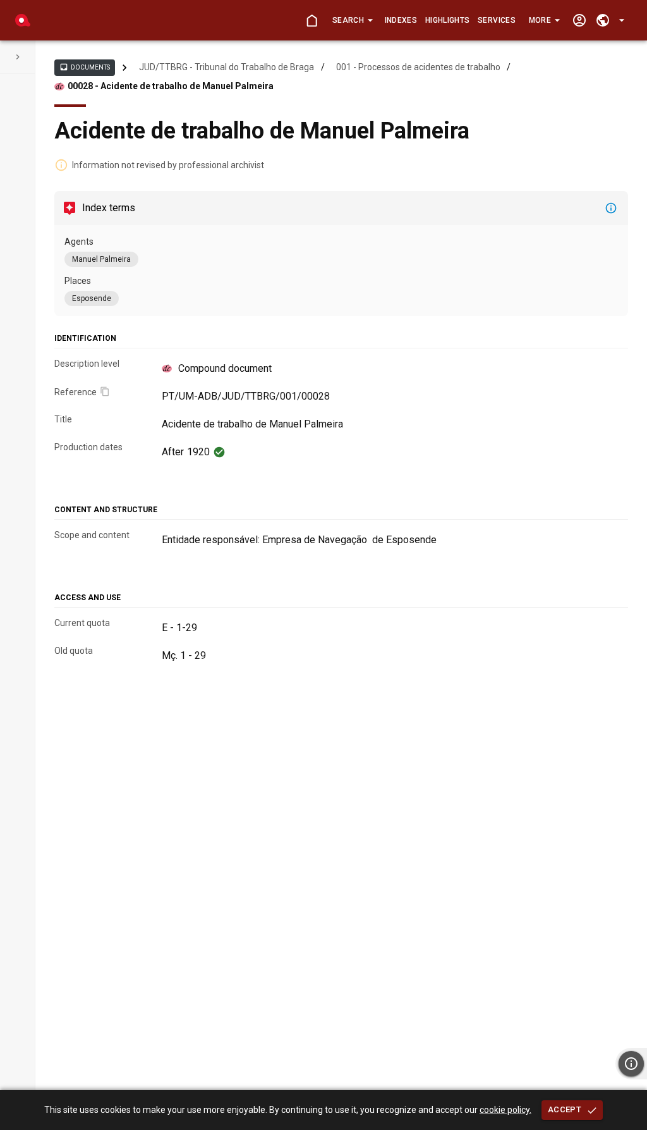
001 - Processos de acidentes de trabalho (418, 67)
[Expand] (18, 57)
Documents (84, 67)
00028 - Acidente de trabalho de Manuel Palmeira (171, 86)
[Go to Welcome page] (312, 20)
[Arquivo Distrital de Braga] (22, 20)
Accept (564, 1109)
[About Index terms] (611, 208)
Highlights (447, 20)
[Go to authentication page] (579, 20)
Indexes (401, 20)
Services (497, 20)
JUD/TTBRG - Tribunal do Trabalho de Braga (226, 67)
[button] (352, 20)
